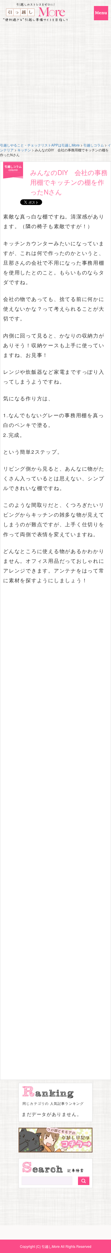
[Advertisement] (55, 84)
